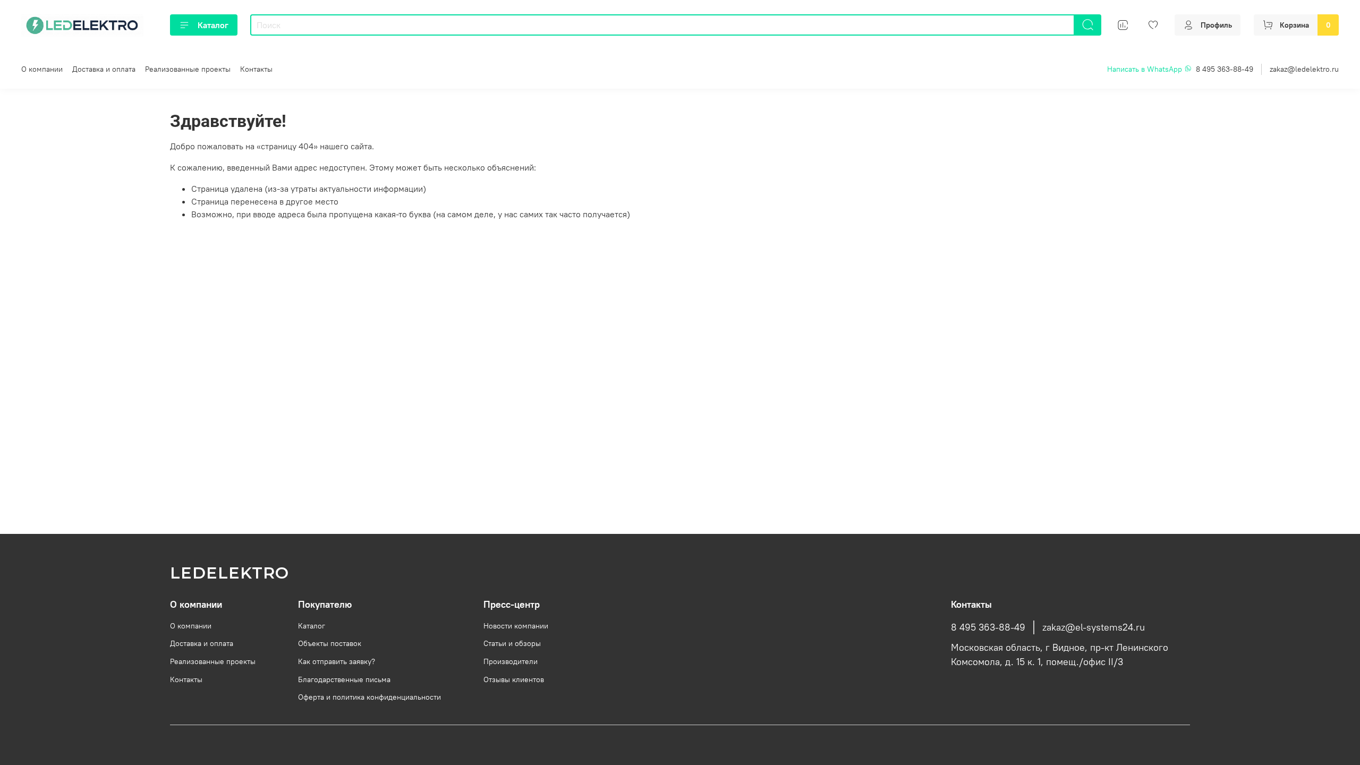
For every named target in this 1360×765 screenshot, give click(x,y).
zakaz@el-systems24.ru (1093, 627)
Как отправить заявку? (336, 661)
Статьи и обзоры (512, 643)
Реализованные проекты (188, 69)
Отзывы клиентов (513, 679)
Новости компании (515, 626)
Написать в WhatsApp (1145, 69)
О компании (42, 69)
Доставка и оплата (103, 69)
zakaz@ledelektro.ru (1304, 69)
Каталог (213, 25)
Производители (510, 661)
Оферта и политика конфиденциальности (369, 697)
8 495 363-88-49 (1224, 69)
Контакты (256, 69)
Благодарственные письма (344, 679)
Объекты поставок (329, 643)
